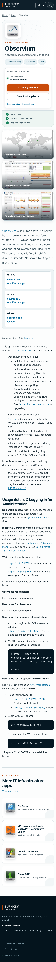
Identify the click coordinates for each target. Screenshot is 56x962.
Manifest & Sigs (16, 283)
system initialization (38, 517)
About (5, 930)
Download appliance (28, 96)
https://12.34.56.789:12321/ (29, 699)
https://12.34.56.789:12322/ (23, 631)
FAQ (32, 930)
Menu (41, 5)
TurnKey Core (23, 350)
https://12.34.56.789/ (20, 571)
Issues (11, 321)
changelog (28, 338)
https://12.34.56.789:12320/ (29, 707)
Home (5, 15)
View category (10, 791)
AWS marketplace (40, 684)
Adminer (12, 419)
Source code (14, 317)
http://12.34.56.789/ (19, 563)
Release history (28, 104)
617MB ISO (13, 279)
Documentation (13, 104)
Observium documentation (34, 404)
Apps (13, 15)
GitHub (48, 930)
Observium (9, 230)
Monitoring (30, 62)
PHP (42, 62)
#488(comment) (17, 488)
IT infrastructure (14, 62)
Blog (39, 930)
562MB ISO (13, 298)
